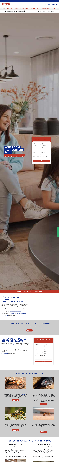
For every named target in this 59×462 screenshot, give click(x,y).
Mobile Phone (44, 147)
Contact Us (29, 330)
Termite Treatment (25, 8)
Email (33, 147)
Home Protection (19, 309)
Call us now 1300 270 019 (43, 341)
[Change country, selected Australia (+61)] (43, 149)
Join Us (55, 8)
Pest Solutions (35, 8)
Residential (6, 8)
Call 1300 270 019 (4, 315)
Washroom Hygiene (46, 8)
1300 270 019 (30, 291)
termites (23, 394)
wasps (23, 344)
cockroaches (12, 344)
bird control (21, 447)
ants (19, 344)
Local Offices (46, 0)
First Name (34, 143)
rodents (16, 344)
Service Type (43, 150)
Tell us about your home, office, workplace (39, 154)
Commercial (15, 8)
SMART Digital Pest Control (15, 311)
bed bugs (17, 447)
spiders (8, 344)
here (41, 291)
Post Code (36, 351)
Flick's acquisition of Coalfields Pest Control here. (17, 313)
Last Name (44, 143)
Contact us (55, 0)
